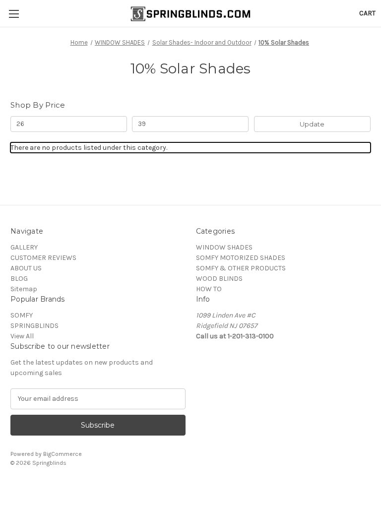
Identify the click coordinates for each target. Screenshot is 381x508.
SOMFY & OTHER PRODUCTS (241, 268)
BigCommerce (62, 453)
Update (312, 124)
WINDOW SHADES (224, 247)
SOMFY (21, 315)
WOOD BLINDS (219, 278)
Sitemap (23, 289)
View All (22, 336)
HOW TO (209, 289)
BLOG (19, 278)
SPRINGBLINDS (34, 325)
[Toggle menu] (13, 13)
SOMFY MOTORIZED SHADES (240, 258)
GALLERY (24, 247)
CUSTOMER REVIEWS (43, 258)
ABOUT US (26, 268)
